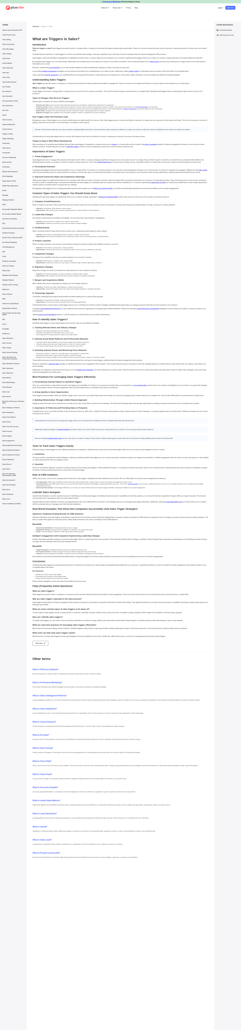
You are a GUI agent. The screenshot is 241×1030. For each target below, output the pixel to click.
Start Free (230, 8)
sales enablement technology (50, 309)
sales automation (133, 484)
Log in (220, 8)
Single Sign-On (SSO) (158, 182)
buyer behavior (55, 67)
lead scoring (154, 62)
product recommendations (47, 314)
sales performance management (148, 309)
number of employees (129, 109)
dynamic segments (51, 75)
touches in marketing (150, 144)
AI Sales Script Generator (84, 370)
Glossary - (36, 26)
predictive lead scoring (55, 438)
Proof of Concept (142, 107)
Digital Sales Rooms (104, 162)
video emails (203, 170)
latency (114, 144)
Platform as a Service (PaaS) (102, 188)
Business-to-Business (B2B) (108, 197)
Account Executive (140, 385)
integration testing (72, 147)
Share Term (39, 643)
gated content (134, 71)
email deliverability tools (174, 502)
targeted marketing (63, 429)
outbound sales (53, 364)
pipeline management (49, 71)
